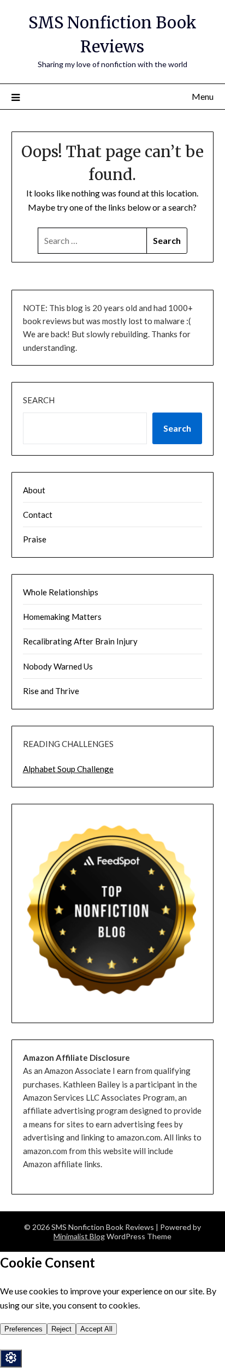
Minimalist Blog (79, 1236)
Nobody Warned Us (58, 666)
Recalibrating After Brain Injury (80, 641)
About (34, 490)
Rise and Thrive (51, 691)
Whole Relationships (60, 592)
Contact (37, 514)
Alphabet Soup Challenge (68, 769)
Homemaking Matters (62, 617)
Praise (34, 539)
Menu (203, 96)
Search (39, 400)
